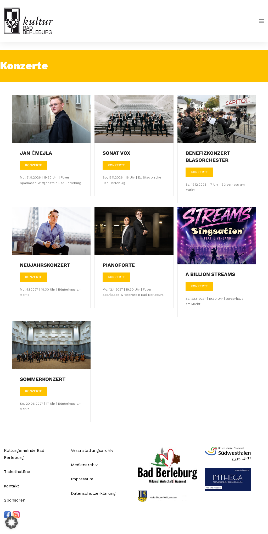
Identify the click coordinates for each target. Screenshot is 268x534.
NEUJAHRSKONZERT (45, 265)
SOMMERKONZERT (42, 379)
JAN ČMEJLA (36, 153)
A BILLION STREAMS (210, 274)
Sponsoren (14, 500)
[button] (11, 522)
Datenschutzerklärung (93, 493)
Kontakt (11, 485)
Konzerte (33, 165)
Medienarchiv (84, 464)
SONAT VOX (116, 153)
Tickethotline (17, 471)
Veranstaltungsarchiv (92, 450)
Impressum (82, 478)
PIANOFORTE (119, 265)
